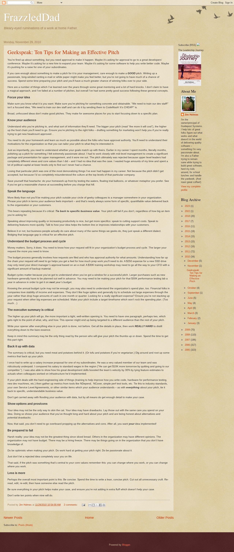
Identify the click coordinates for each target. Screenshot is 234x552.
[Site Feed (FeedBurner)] (198, 45)
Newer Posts (13, 517)
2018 (188, 216)
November (193, 265)
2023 (188, 206)
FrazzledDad (32, 17)
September (194, 292)
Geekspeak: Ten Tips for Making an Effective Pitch (63, 52)
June (190, 298)
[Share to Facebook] (100, 505)
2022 (188, 211)
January (192, 323)
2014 (188, 236)
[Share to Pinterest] (104, 505)
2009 (188, 329)
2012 (188, 246)
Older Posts (165, 517)
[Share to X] (97, 505)
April (190, 308)
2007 (188, 339)
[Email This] (90, 505)
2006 (188, 345)
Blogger (126, 544)
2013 (188, 241)
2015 (188, 231)
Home (89, 517)
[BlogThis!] (93, 505)
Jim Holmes (191, 114)
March (191, 313)
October (192, 288)
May (190, 303)
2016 (188, 226)
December (193, 260)
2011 (188, 251)
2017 (188, 221)
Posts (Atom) (25, 525)
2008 (188, 334)
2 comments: (71, 504)
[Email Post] (83, 504)
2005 (188, 349)
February (193, 318)
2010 (188, 256)
